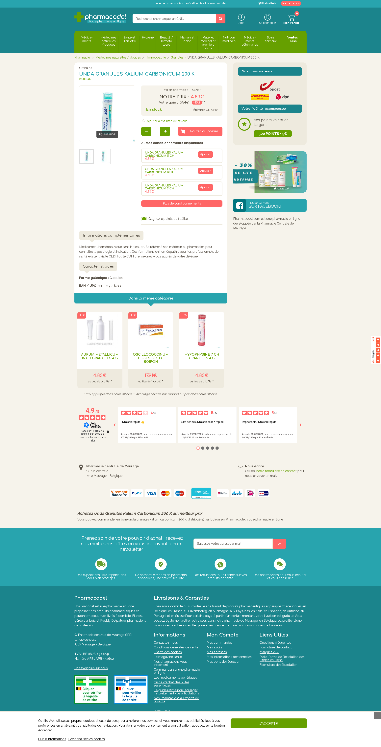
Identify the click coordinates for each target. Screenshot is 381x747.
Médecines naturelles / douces (118, 57)
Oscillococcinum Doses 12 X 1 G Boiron (150, 358)
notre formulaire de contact (276, 471)
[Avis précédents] (114, 425)
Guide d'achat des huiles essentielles (171, 683)
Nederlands (291, 3)
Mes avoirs (214, 647)
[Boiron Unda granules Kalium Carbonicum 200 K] (103, 156)
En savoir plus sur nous (91, 668)
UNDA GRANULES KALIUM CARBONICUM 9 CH (164, 187)
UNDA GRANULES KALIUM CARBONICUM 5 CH (164, 154)
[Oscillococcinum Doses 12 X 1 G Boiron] (150, 330)
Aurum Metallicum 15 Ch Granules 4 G (99, 356)
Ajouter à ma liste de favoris (167, 121)
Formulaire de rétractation (278, 665)
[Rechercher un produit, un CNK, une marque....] (220, 18)
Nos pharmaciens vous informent (170, 663)
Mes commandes (219, 642)
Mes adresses (217, 652)
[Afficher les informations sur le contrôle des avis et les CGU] (108, 431)
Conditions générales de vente (176, 647)
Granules (177, 57)
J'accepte (269, 723)
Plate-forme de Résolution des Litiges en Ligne (282, 658)
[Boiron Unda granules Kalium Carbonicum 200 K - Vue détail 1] (86, 156)
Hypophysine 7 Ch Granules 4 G (202, 356)
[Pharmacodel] (100, 17)
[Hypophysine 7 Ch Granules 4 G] (201, 330)
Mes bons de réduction (223, 661)
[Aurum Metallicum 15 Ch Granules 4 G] (99, 330)
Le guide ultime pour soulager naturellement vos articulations (176, 691)
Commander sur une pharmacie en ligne (177, 671)
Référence (198, 109)
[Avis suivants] (300, 425)
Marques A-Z (269, 652)
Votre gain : (168, 102)
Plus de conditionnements (182, 203)
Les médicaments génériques (175, 677)
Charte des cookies (168, 652)
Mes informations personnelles (229, 657)
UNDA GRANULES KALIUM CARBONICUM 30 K (164, 171)
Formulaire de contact (276, 647)
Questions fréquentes (275, 642)
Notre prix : (174, 97)
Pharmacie (82, 57)
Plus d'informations (52, 739)
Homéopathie (156, 57)
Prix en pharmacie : (176, 90)
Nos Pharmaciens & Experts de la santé (176, 699)
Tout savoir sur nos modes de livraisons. (254, 625)
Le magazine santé (168, 657)
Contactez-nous (166, 642)
